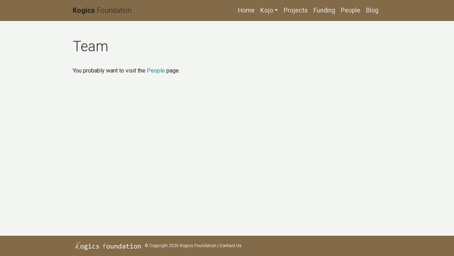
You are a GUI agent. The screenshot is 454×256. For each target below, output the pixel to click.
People (350, 10)
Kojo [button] (266, 10)
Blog (372, 10)
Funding (324, 10)
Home (246, 10)
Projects (296, 10)
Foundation (102, 10)
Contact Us (231, 245)
